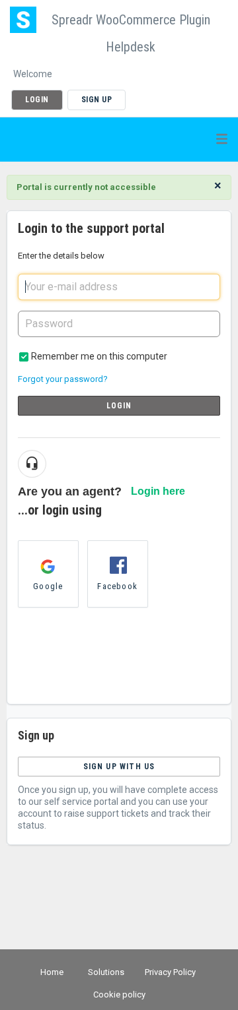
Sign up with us (119, 766)
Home (51, 972)
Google (48, 586)
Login (119, 405)
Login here (158, 491)
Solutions (106, 972)
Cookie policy (119, 994)
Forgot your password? (63, 379)
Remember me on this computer (99, 356)
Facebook (117, 586)
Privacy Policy (170, 972)
